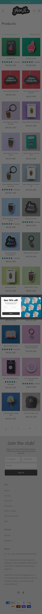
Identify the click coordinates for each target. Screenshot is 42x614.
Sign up (11, 313)
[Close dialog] (40, 298)
